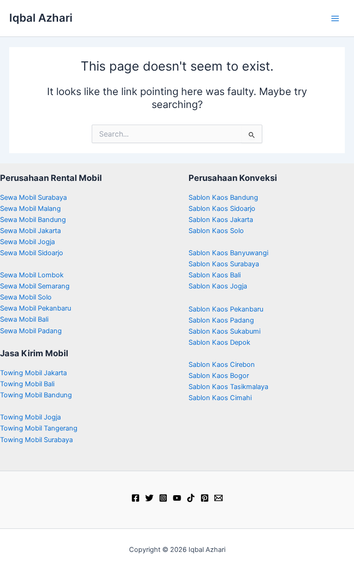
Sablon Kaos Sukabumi (224, 331)
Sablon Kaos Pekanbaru (226, 309)
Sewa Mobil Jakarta (30, 231)
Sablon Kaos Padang (221, 320)
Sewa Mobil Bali (24, 319)
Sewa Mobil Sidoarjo (31, 253)
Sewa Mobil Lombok (32, 275)
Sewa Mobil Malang (30, 208)
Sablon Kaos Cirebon (222, 364)
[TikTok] (191, 498)
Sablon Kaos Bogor (219, 375)
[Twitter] (149, 498)
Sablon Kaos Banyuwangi (228, 253)
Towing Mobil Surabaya (36, 440)
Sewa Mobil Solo (26, 297)
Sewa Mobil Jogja (27, 242)
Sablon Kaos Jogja (218, 286)
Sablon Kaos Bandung (223, 197)
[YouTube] (177, 498)
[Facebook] (135, 498)
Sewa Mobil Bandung (33, 220)
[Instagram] (163, 498)
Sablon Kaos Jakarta (221, 220)
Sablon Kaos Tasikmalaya (228, 387)
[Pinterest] (205, 498)
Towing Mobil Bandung (36, 395)
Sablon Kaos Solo (216, 231)
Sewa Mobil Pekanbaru (35, 308)
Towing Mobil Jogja (30, 417)
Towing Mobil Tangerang (38, 428)
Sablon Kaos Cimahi (220, 398)
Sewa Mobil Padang (31, 331)
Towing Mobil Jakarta (33, 373)
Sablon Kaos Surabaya (224, 264)
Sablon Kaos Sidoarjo (222, 208)
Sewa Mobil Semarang (35, 286)
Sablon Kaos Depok (219, 342)
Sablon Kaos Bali (215, 275)
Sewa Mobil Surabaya (33, 197)
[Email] (218, 498)
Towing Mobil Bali (27, 384)
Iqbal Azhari (40, 17)
